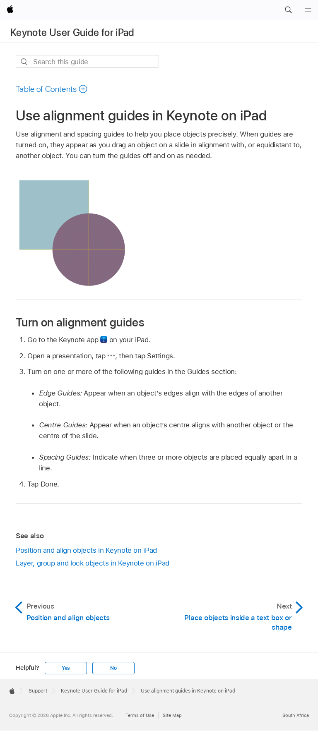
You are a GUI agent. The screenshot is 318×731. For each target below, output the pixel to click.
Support (38, 691)
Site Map (172, 715)
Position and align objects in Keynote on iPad (86, 550)
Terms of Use (139, 715)
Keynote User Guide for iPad (72, 32)
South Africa (295, 715)
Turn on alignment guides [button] (80, 322)
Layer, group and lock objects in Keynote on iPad (92, 563)
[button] (288, 10)
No (113, 668)
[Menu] (308, 10)
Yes (66, 668)
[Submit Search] (24, 62)
